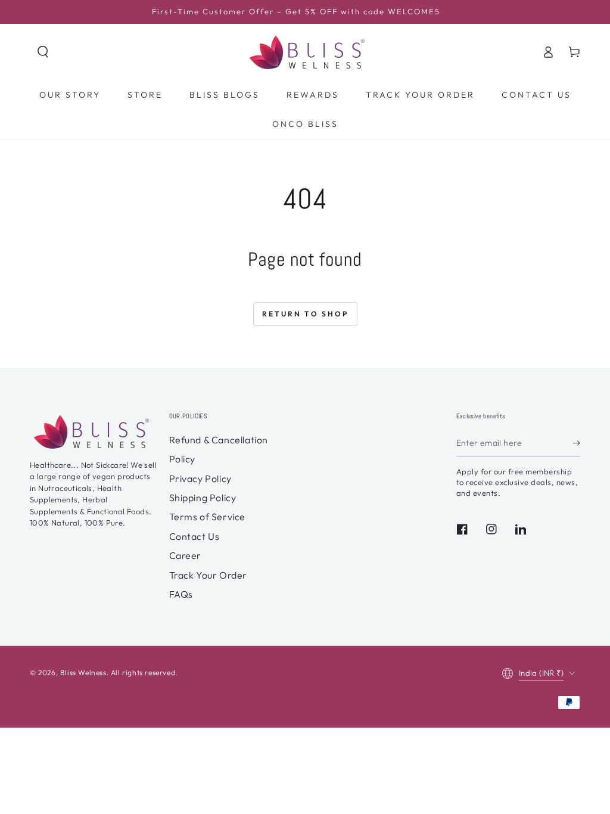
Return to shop (305, 313)
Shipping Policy (202, 498)
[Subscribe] (576, 443)
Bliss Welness (83, 672)
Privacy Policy (200, 478)
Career (185, 555)
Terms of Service (207, 517)
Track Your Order (208, 575)
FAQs (181, 594)
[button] (43, 52)
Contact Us (194, 536)
